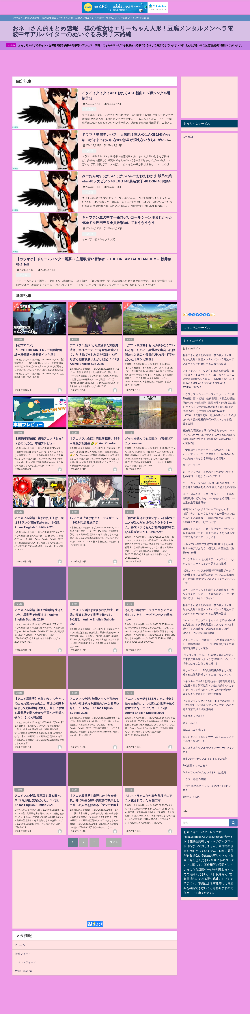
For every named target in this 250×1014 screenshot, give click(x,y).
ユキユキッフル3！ (194, 716)
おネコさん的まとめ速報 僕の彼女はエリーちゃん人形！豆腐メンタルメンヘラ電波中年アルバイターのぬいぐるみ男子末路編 (208, 359)
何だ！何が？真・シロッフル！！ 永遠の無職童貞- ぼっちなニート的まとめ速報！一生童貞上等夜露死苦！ (209, 498)
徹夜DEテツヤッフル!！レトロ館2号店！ (206, 758)
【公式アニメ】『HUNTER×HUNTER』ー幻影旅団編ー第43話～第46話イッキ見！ (38, 350)
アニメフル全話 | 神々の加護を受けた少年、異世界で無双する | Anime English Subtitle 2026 (39, 614)
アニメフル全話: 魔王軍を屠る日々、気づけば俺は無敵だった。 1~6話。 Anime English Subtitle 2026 (38, 800)
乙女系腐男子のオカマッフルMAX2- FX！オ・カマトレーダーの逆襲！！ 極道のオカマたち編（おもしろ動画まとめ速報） (208, 454)
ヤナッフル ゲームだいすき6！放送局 (204, 772)
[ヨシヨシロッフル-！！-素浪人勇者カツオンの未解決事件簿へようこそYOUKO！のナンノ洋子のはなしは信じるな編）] (209, 659)
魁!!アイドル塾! (191, 797)
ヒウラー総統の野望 (194, 779)
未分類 (89, 109)
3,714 (113, 842)
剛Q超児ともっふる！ (195, 765)
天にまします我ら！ (194, 729)
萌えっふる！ (190, 723)
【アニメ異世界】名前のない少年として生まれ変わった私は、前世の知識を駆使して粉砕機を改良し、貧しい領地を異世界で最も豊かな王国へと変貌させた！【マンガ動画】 (39, 708)
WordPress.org (24, 971)
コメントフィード (25, 962)
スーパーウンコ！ (193, 465)
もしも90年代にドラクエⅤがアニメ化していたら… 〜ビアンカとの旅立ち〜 (149, 614)
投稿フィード (23, 953)
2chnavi (188, 136)
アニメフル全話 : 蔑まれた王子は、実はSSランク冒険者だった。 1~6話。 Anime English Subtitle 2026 (39, 522)
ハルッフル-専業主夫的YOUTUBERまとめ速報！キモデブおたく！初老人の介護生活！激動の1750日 (208, 548)
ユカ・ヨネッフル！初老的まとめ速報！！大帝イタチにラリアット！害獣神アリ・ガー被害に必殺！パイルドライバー (208, 594)
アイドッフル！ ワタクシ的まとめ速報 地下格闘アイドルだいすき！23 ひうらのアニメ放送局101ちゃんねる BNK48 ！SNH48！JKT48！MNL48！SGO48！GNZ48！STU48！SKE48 (209, 379)
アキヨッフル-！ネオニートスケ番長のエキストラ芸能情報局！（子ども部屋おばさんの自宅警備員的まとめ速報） (209, 644)
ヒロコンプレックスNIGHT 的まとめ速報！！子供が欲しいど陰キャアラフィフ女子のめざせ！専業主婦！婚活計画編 (209, 705)
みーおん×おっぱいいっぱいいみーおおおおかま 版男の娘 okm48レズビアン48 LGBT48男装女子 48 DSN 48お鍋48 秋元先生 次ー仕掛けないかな (127, 181)
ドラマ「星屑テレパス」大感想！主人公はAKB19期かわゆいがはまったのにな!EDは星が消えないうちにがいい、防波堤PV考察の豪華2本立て (126, 140)
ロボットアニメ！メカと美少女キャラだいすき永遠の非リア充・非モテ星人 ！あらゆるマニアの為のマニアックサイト (209, 533)
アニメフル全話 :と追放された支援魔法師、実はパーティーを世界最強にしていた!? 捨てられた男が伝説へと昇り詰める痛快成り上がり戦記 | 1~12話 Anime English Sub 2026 (95, 354)
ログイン (20, 945)
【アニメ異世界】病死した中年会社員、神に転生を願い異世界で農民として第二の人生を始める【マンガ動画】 (95, 800)
